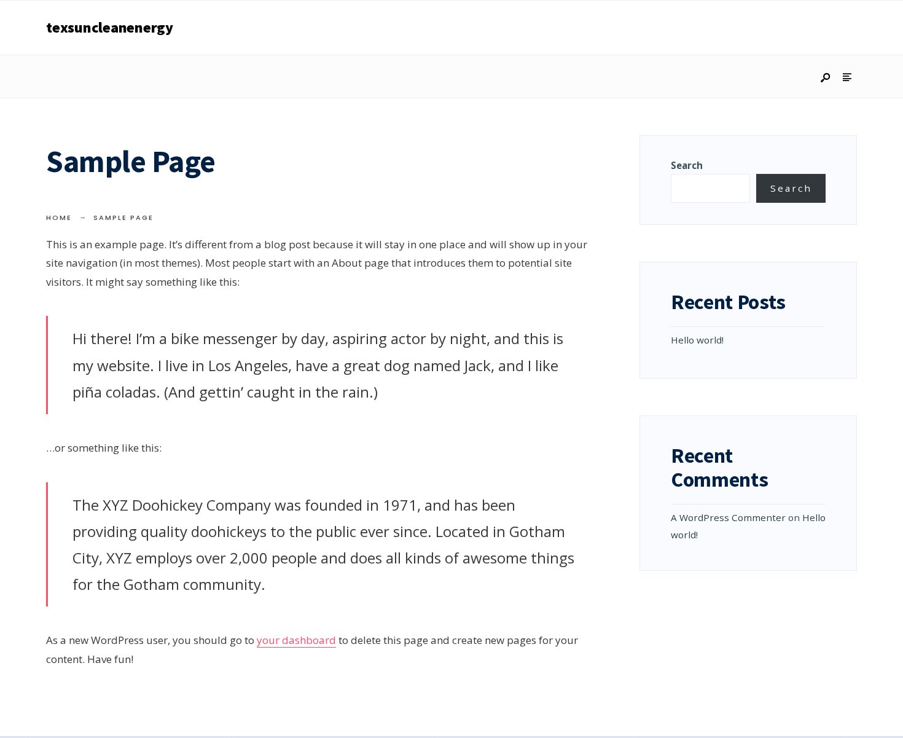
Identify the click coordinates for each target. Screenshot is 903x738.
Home (59, 217)
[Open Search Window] (826, 78)
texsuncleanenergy (109, 27)
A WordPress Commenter (728, 517)
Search (687, 165)
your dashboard (296, 640)
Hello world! (697, 340)
